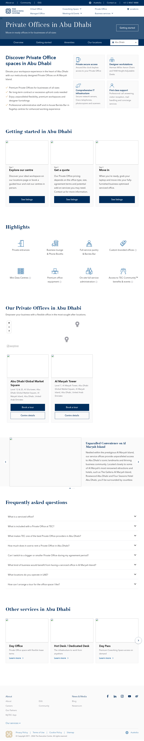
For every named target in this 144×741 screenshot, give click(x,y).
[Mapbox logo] (12, 346)
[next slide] (138, 462)
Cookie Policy (55, 732)
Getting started (127, 28)
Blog (74, 701)
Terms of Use (38, 732)
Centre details (28, 415)
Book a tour (28, 407)
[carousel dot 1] (70, 488)
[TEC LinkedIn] (115, 696)
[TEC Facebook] (107, 696)
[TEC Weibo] (136, 696)
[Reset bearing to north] (9, 331)
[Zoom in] (9, 323)
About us (10, 2)
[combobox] (124, 42)
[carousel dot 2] (72, 488)
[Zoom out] (9, 327)
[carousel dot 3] (74, 488)
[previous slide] (5, 462)
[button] (67, 339)
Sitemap (70, 732)
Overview (18, 42)
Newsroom (77, 706)
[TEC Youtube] (129, 696)
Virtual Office (36, 9)
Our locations (95, 42)
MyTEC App (11, 715)
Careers (9, 706)
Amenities (69, 42)
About (8, 701)
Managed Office (37, 13)
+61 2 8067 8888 (130, 2)
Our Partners (11, 710)
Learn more (15, 658)
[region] (72, 334)
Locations (134, 9)
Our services (12, 723)
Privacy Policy (22, 732)
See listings (27, 200)
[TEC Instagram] (122, 696)
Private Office (101, 9)
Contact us (111, 2)
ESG (39, 2)
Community (26, 2)
